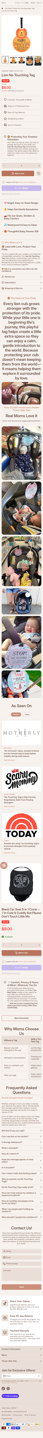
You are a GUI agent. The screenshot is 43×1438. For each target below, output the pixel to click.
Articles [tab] (16, 714)
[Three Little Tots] (21, 2)
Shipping (5, 91)
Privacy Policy (33, 1381)
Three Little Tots (16, 71)
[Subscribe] (38, 1376)
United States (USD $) (9, 1408)
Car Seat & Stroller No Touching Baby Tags (20, 8)
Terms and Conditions (9, 1383)
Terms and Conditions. (27, 182)
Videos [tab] (27, 714)
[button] (39, 3)
